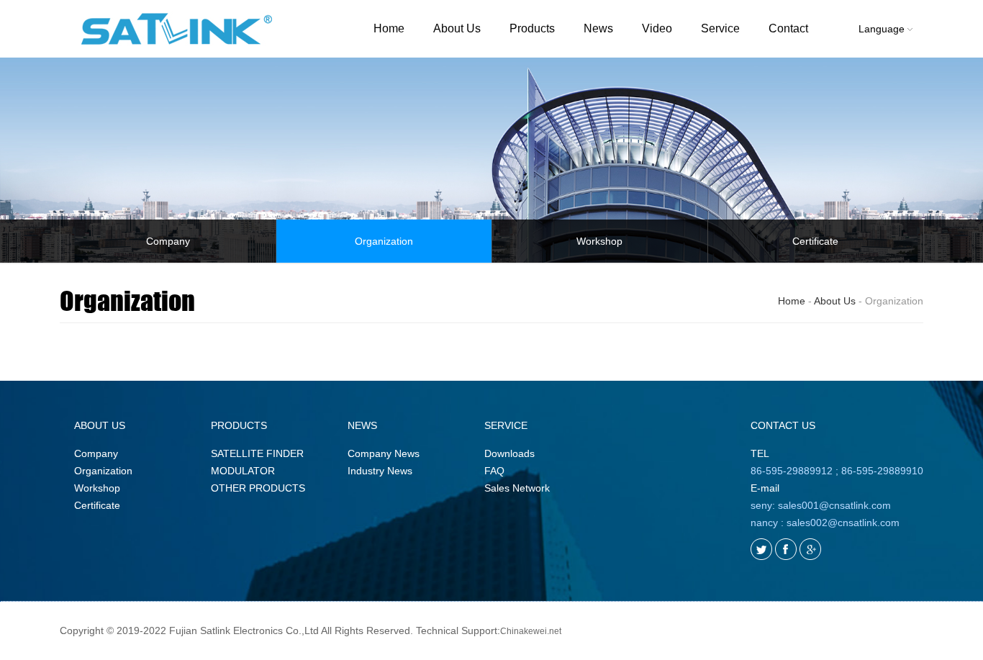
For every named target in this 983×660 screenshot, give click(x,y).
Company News (384, 453)
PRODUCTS (239, 425)
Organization (384, 241)
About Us (457, 28)
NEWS (362, 425)
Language (883, 29)
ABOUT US (99, 425)
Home (388, 28)
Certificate (815, 241)
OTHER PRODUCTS (258, 488)
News (598, 28)
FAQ (494, 470)
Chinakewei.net (530, 631)
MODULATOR (243, 470)
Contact (788, 28)
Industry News (380, 470)
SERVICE (505, 425)
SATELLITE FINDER (257, 453)
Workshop (599, 241)
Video (657, 28)
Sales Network (517, 488)
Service (720, 28)
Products (532, 28)
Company (168, 241)
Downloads (509, 453)
